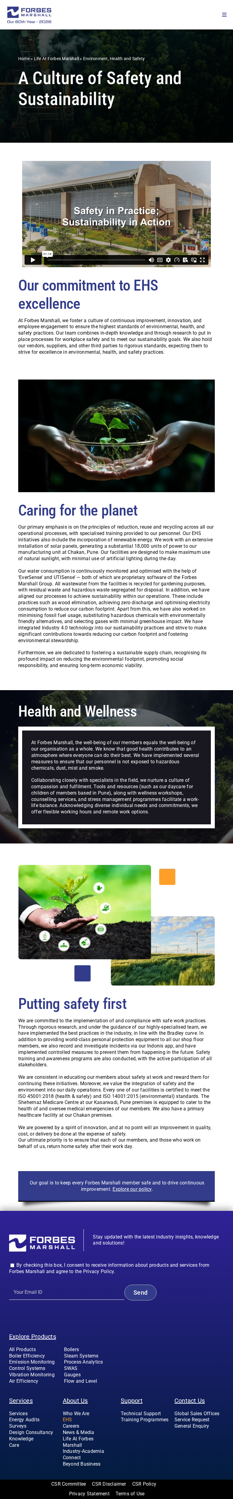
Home (24, 58)
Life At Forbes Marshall (56, 58)
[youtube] (196, 1438)
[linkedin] (206, 1438)
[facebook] (176, 1438)
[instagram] (186, 1438)
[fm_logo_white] (42, 1237)
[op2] (40, 8)
